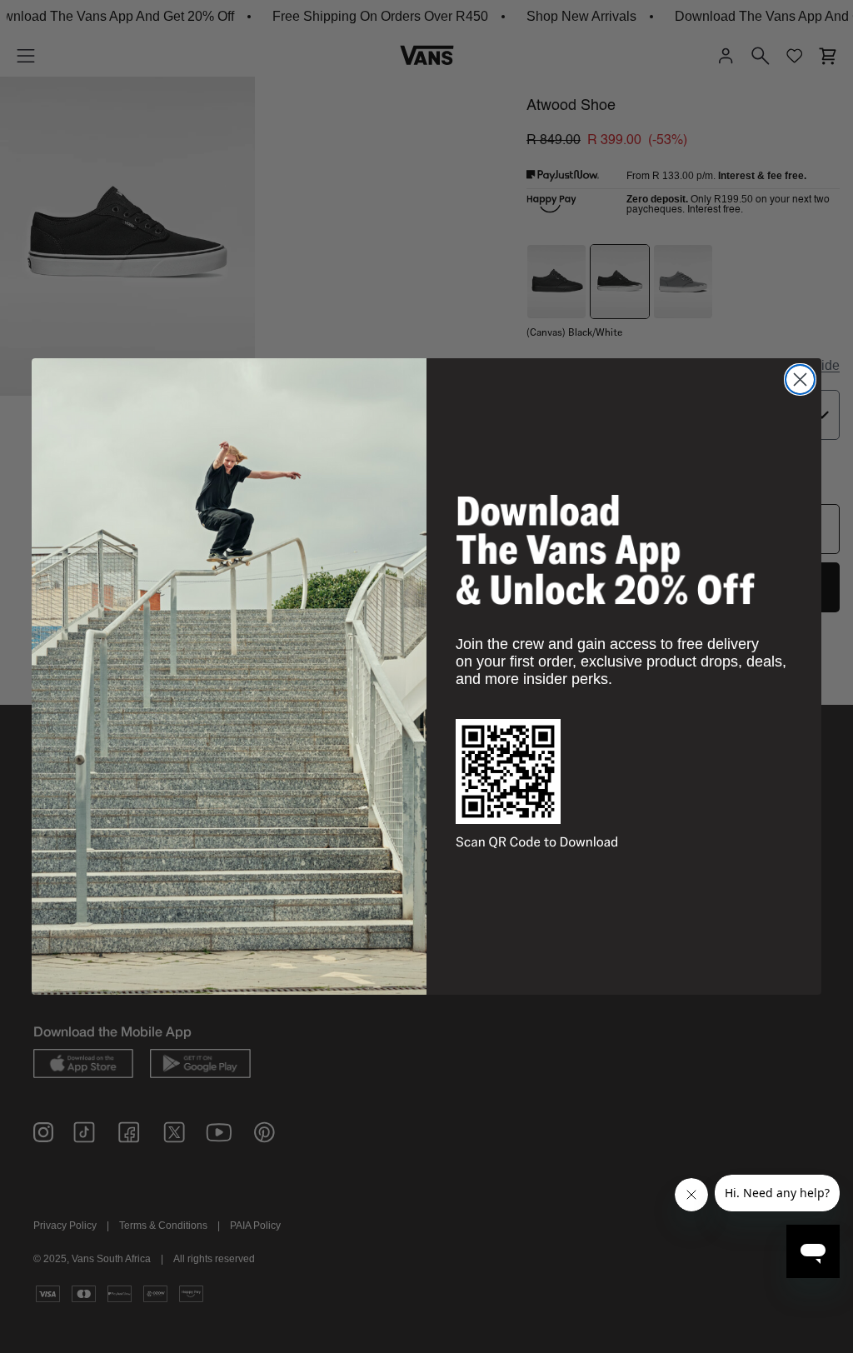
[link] (606, 550)
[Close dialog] (800, 379)
